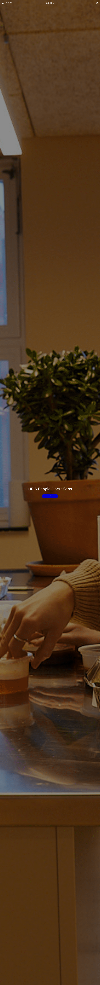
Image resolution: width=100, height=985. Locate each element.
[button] (97, 3)
